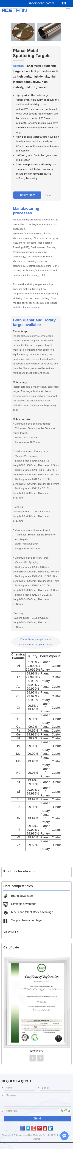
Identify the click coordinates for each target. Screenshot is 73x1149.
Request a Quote (17, 1081)
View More (11, 932)
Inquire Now (27, 194)
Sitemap (36, 1139)
